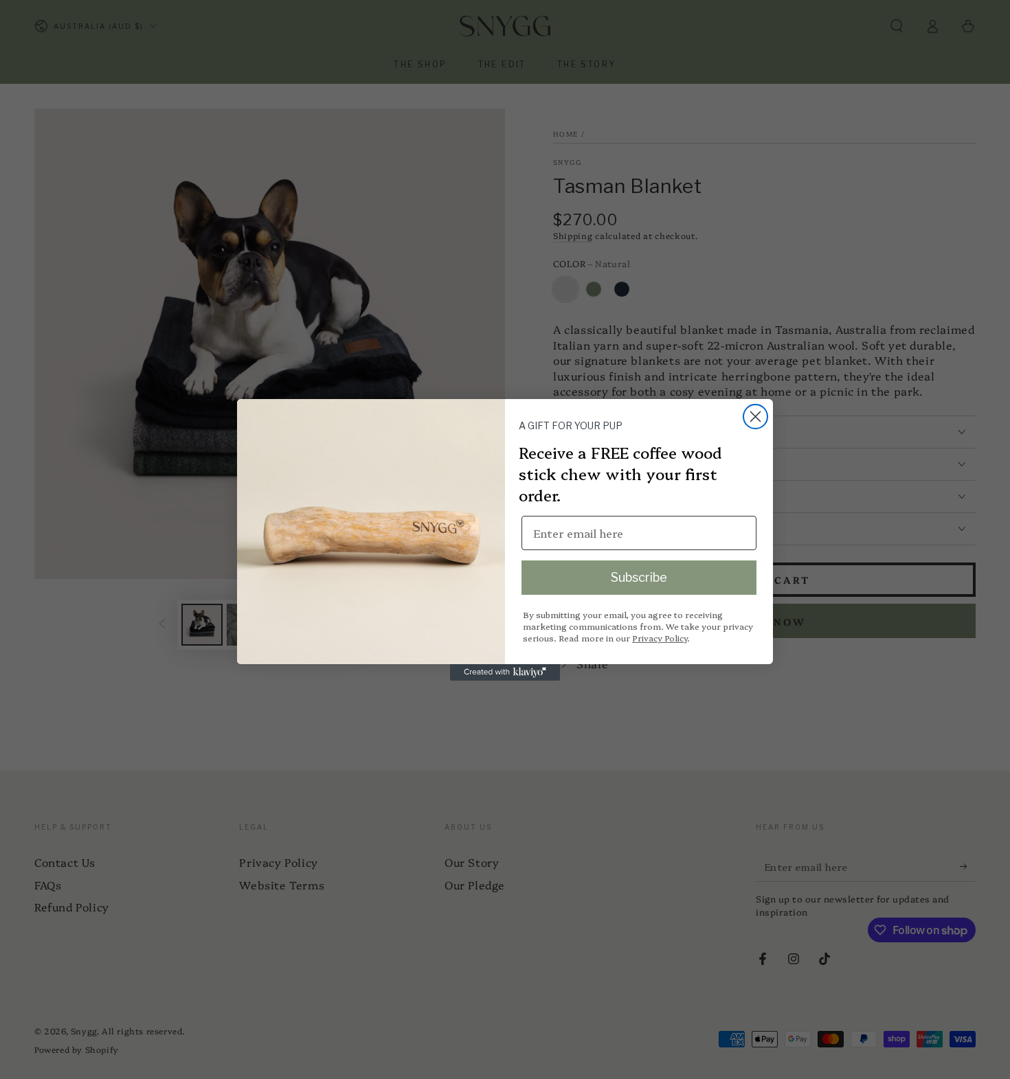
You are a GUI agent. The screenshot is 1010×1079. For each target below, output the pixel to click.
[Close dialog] (755, 417)
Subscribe (639, 577)
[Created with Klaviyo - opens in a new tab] (505, 672)
